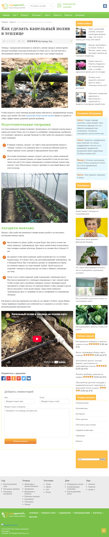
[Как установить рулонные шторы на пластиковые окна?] (92, 296)
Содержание (65, 513)
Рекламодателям (82, 513)
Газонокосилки (82, 403)
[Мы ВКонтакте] (105, 6)
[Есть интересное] (32, 41)
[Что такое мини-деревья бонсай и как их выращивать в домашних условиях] (92, 265)
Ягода (48, 492)
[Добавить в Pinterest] (18, 378)
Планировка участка (75, 484)
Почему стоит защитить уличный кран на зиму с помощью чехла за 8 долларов (91, 82)
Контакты (97, 513)
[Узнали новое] (34, 41)
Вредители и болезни (30, 492)
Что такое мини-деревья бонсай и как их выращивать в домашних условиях (90, 270)
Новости (58, 15)
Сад (14, 15)
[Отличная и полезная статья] (37, 41)
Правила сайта (49, 513)
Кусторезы (80, 414)
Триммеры (80, 436)
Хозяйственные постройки (73, 488)
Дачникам (79, 15)
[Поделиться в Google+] (8, 378)
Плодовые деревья (11, 489)
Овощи (27, 504)
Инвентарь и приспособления (31, 485)
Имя (6, 397)
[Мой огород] (13, 8)
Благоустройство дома (74, 492)
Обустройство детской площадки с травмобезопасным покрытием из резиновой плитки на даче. (91, 385)
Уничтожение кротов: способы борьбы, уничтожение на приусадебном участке (89, 363)
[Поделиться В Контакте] (29, 378)
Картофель (29, 499)
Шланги (79, 441)
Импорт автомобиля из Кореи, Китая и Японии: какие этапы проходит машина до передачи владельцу (91, 50)
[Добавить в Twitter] (24, 378)
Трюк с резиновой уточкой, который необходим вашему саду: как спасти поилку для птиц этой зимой (91, 34)
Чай (47, 489)
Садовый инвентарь (84, 430)
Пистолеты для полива (86, 425)
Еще (88, 480)
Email (42, 397)
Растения (36, 15)
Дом (47, 15)
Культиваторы (82, 408)
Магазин (33, 517)
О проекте (33, 513)
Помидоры (29, 501)
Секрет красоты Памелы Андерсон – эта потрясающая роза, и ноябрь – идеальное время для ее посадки (91, 66)
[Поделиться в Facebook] (3, 378)
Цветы (48, 487)
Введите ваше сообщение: (15, 407)
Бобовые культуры (32, 496)
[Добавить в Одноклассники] (13, 378)
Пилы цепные (82, 419)
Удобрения (29, 489)
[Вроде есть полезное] (30, 41)
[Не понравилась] (28, 41)
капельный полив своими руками (40, 115)
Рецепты (68, 15)
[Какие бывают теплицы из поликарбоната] (92, 208)
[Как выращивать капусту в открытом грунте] (92, 324)
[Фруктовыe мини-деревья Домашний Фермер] (92, 236)
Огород (24, 15)
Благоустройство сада (10, 485)
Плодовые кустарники (7, 492)
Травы (48, 484)
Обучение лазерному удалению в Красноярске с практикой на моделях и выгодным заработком (91, 98)
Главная (6, 15)
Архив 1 (13, 22)
